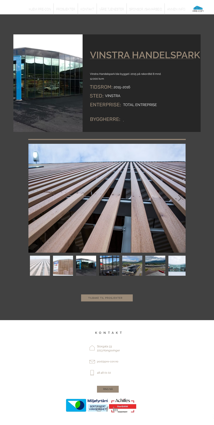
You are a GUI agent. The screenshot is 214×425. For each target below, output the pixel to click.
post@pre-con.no (107, 361)
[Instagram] (99, 409)
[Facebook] (107, 409)
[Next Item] (180, 198)
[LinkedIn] (115, 409)
